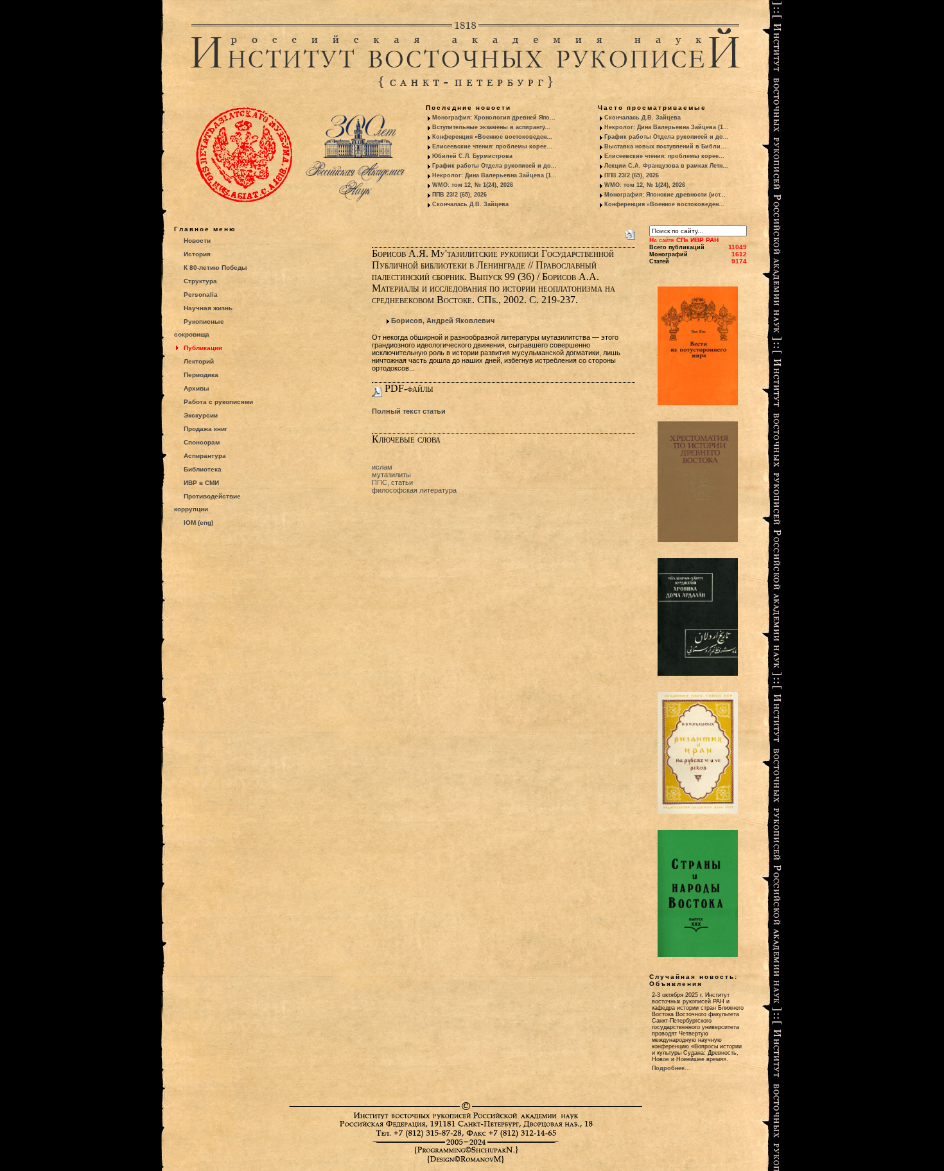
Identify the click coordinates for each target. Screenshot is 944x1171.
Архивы (196, 388)
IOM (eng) (198, 522)
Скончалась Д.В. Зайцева (470, 204)
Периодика (201, 374)
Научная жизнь (208, 308)
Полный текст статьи (409, 411)
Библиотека (203, 469)
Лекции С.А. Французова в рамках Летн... (666, 166)
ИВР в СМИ (201, 482)
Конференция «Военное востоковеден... (492, 137)
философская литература (414, 490)
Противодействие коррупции (207, 503)
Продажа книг (205, 428)
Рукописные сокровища (199, 328)
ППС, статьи (392, 482)
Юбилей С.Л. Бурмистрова (472, 156)
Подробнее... (671, 1068)
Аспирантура (205, 455)
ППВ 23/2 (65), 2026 (459, 194)
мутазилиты (391, 475)
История (197, 254)
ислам (382, 467)
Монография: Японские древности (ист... (665, 194)
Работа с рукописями (218, 401)
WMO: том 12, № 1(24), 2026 (472, 185)
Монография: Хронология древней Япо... (493, 117)
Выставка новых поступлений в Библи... (665, 146)
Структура (200, 281)
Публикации (203, 347)
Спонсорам (202, 442)
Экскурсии (201, 415)
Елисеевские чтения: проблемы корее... (492, 146)
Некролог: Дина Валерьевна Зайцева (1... (494, 175)
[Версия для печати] (630, 232)
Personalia (201, 294)
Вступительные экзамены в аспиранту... (491, 127)
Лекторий (199, 361)
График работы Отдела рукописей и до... (494, 166)
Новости (197, 240)
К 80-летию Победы (215, 267)
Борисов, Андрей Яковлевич (442, 320)
